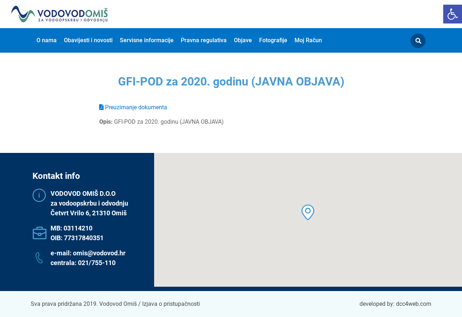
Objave (243, 40)
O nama (46, 40)
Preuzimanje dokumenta (135, 107)
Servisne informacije (147, 40)
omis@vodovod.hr (99, 253)
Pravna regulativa (204, 40)
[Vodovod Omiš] (59, 14)
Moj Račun (308, 40)
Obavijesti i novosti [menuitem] (88, 40)
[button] (452, 14)
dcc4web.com (413, 303)
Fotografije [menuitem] (273, 40)
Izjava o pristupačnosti (171, 303)
